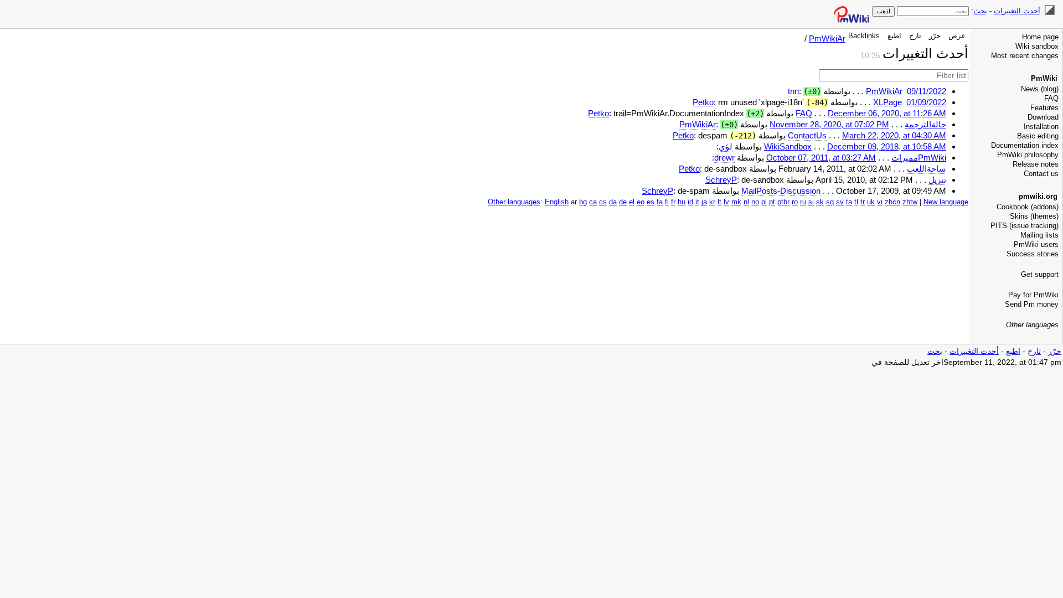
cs (603, 202)
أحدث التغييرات (1017, 11)
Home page (1040, 37)
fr (673, 202)
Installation (1041, 126)
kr (712, 202)
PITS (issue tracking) (1024, 225)
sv (840, 202)
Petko (703, 102)
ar (574, 202)
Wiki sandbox (1037, 46)
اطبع (894, 36)
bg (583, 202)
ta (849, 202)
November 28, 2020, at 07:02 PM (829, 124)
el (631, 202)
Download (1043, 117)
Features (1044, 108)
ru (803, 202)
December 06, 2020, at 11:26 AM (887, 113)
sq (830, 202)
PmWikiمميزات (918, 157)
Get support (1040, 274)
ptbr (783, 202)
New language (945, 202)
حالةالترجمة (925, 124)
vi (880, 202)
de (623, 202)
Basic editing (1038, 136)
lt (719, 202)
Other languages (1032, 325)
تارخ (915, 36)
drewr (724, 157)
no (755, 202)
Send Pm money (1032, 304)
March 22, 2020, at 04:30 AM (894, 135)
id (690, 202)
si (811, 202)
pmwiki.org (1038, 196)
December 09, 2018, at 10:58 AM (886, 146)
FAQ (1051, 98)
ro (795, 202)
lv (726, 202)
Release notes (1036, 164)
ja (704, 202)
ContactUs (807, 135)
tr (862, 202)
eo (640, 202)
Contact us (1041, 173)
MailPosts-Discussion (781, 190)
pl (764, 202)
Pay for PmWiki (1033, 295)
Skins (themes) (1034, 216)
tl (856, 202)
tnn (793, 91)
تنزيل (937, 179)
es (650, 202)
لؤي (725, 146)
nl (746, 202)
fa (660, 202)
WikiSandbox (788, 146)
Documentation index (1025, 145)
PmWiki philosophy (1028, 155)
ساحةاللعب (926, 168)
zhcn (892, 202)
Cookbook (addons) (1028, 207)
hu (681, 202)
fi (667, 202)
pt (772, 202)
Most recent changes (1025, 55)
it (697, 202)
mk (736, 202)
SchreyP (721, 179)
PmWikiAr (827, 38)
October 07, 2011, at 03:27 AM (821, 157)
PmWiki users (1036, 244)
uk (871, 202)
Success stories (1033, 254)
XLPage (887, 102)
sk (820, 202)
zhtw (909, 202)
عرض (957, 36)
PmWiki (1044, 78)
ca (593, 202)
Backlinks (864, 36)
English (557, 202)
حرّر (935, 36)
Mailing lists (1039, 235)
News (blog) (1040, 89)
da (613, 202)
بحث (980, 11)
